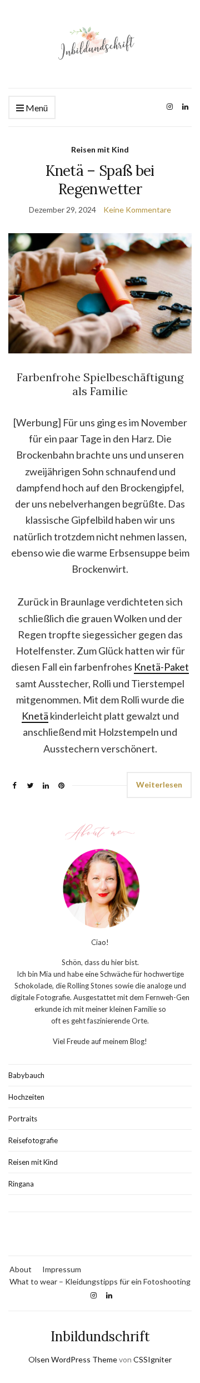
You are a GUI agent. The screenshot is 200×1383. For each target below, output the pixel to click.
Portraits (22, 1118)
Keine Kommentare (137, 209)
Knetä (35, 716)
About (20, 1269)
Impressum (61, 1269)
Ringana (21, 1183)
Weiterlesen (159, 784)
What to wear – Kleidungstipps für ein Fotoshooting (100, 1281)
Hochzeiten (26, 1096)
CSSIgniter (152, 1359)
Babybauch (26, 1075)
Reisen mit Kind (100, 149)
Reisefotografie (33, 1140)
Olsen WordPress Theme (72, 1359)
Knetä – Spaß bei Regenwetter (100, 179)
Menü (36, 107)
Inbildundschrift (100, 1336)
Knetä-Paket (161, 667)
